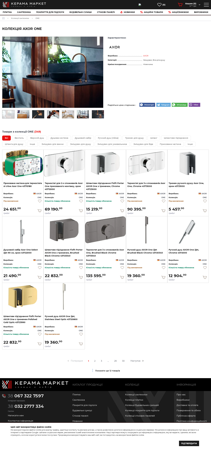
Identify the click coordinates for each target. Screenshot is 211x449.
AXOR (145, 56)
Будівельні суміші (80, 12)
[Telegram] (163, 105)
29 (115, 361)
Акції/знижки (180, 12)
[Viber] (194, 105)
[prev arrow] (68, 361)
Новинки (129, 12)
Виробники (201, 12)
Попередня (77, 361)
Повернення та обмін (189, 410)
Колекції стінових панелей (140, 415)
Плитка (7, 12)
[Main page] (35, 385)
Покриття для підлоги (50, 12)
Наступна (135, 361)
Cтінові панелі (106, 12)
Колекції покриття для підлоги (142, 410)
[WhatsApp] (180, 105)
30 (123, 361)
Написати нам (16, 415)
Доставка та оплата (187, 405)
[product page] (22, 163)
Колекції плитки (134, 399)
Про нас (181, 394)
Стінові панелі (80, 415)
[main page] (24, 4)
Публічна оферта (186, 415)
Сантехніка (24, 12)
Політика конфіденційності (192, 421)
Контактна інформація (20, 420)
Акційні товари (153, 12)
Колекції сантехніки (136, 394)
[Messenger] (147, 105)
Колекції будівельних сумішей (142, 405)
